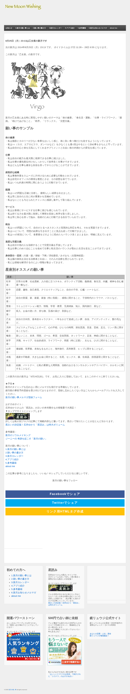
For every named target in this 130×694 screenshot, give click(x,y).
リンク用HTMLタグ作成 (65, 511)
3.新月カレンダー (55, 28)
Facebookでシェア (65, 494)
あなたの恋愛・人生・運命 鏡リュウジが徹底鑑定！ (100, 635)
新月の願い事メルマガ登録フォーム (23, 397)
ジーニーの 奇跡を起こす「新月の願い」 (26, 438)
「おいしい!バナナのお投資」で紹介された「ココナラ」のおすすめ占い (64, 675)
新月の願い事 (12, 689)
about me (113, 28)
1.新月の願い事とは (22, 28)
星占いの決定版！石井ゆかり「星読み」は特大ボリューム (35, 424)
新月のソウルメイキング (18, 435)
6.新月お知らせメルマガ (98, 28)
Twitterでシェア (65, 502)
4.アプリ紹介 (70, 28)
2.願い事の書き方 (39, 28)
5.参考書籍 (82, 28)
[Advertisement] (50, 18)
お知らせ (9, 28)
